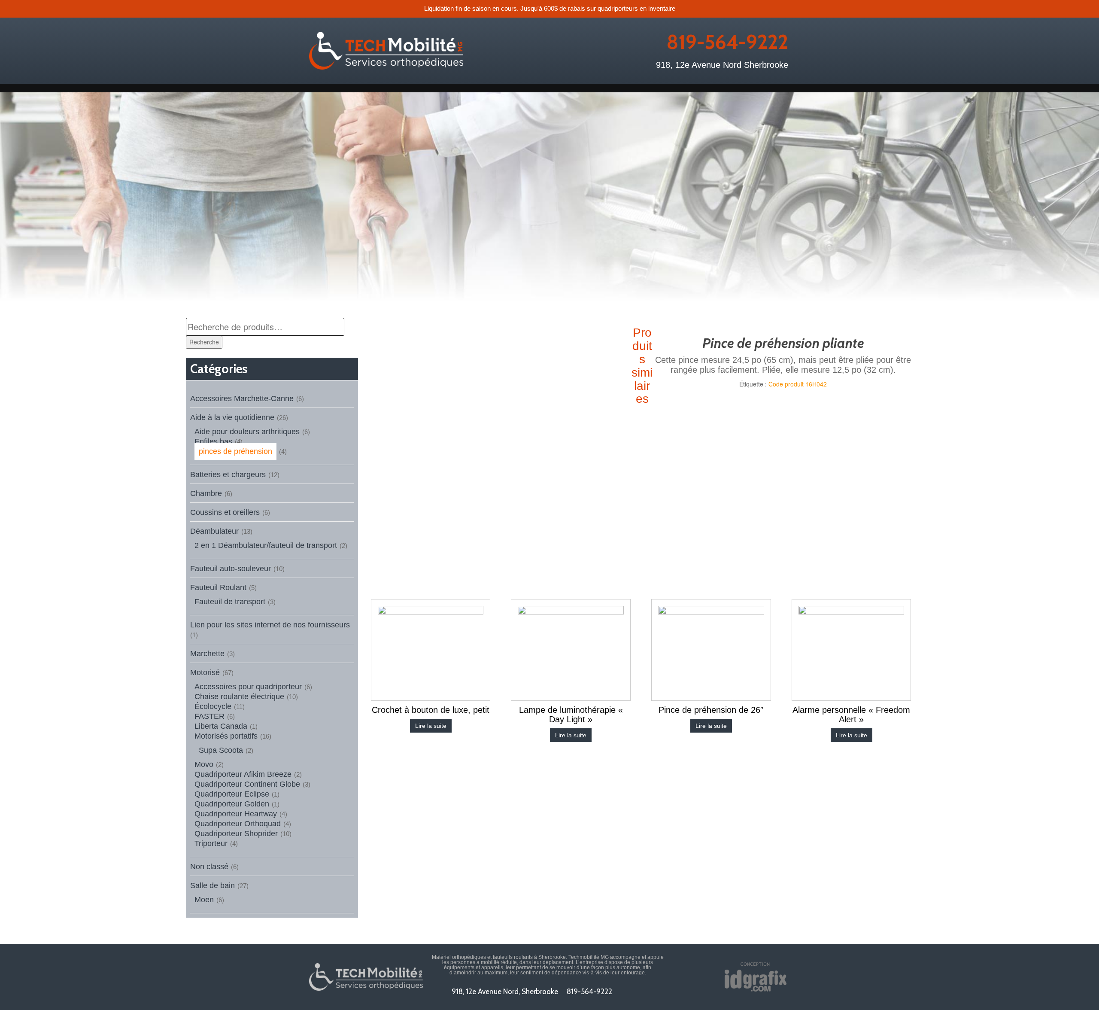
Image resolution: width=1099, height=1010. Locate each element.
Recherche (204, 342)
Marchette (207, 653)
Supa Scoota (221, 750)
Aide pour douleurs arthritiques (247, 431)
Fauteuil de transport (229, 601)
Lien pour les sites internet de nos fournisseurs (270, 625)
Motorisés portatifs (226, 736)
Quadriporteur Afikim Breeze (242, 774)
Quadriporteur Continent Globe (247, 784)
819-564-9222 (727, 42)
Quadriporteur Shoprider (236, 833)
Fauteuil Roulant (218, 587)
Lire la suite (430, 725)
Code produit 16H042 (797, 384)
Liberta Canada (220, 726)
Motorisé (205, 672)
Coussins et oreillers (225, 512)
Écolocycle (212, 706)
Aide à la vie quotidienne (232, 417)
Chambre (206, 493)
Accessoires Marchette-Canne (242, 398)
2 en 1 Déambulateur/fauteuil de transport (265, 545)
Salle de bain (212, 885)
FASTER (209, 716)
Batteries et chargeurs (228, 474)
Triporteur (211, 843)
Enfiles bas (213, 441)
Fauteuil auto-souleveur (230, 568)
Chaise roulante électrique (239, 696)
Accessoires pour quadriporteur (248, 686)
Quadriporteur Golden (231, 804)
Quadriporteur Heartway (235, 813)
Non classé (209, 866)
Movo (203, 764)
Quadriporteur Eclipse (231, 794)
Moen (204, 899)
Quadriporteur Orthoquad (237, 823)
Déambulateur (214, 531)
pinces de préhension (235, 451)
